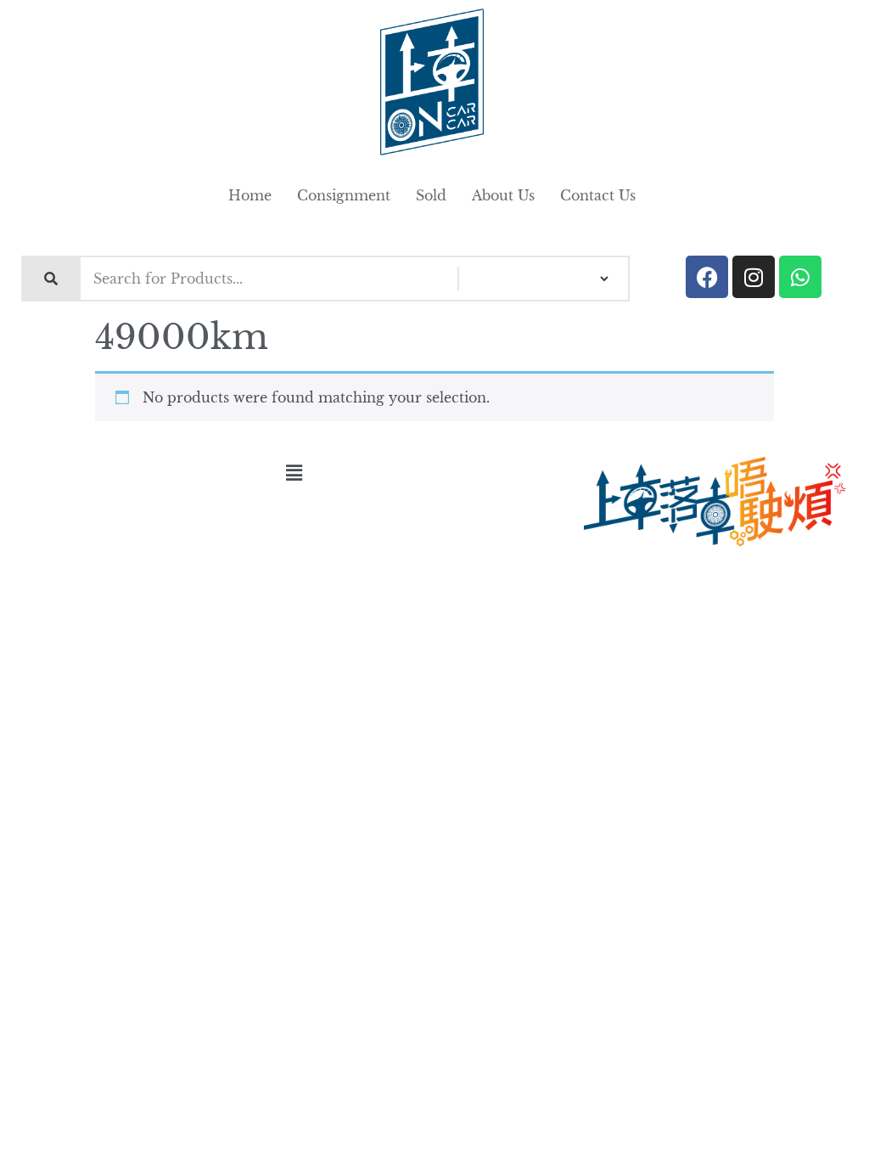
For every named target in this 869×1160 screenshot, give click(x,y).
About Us (503, 195)
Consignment (343, 195)
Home (250, 195)
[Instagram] (753, 277)
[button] (293, 473)
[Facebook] (707, 277)
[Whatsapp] (800, 277)
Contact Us (598, 195)
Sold (431, 195)
